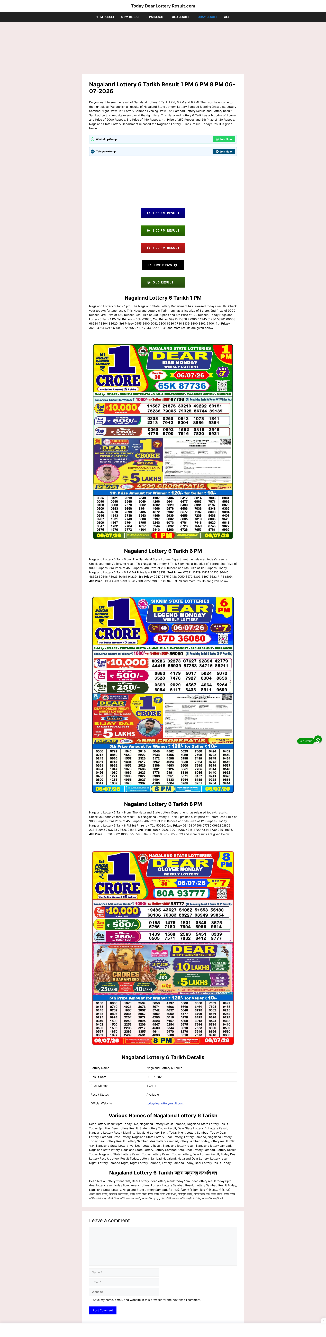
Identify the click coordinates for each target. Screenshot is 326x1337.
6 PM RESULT (130, 17)
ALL (227, 17)
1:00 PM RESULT (165, 213)
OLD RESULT (180, 17)
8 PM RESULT (156, 17)
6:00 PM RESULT (165, 230)
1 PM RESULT (105, 17)
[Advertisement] (163, 49)
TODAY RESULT (206, 17)
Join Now (226, 139)
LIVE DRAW (163, 265)
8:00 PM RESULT (165, 248)
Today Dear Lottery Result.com (163, 5)
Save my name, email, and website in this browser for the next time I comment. (147, 1300)
